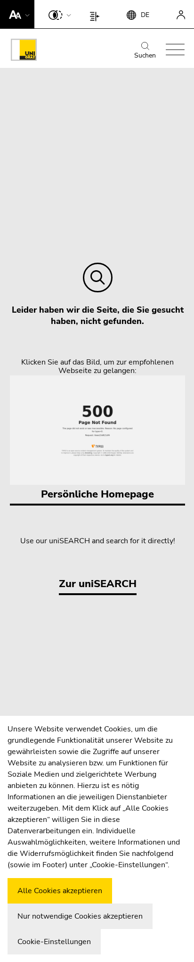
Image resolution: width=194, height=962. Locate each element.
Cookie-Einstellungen (54, 942)
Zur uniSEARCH (98, 584)
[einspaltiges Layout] (97, 14)
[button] (17, 14)
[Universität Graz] (24, 51)
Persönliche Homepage (97, 494)
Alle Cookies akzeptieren (59, 891)
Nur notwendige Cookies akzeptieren (80, 916)
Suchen (145, 55)
